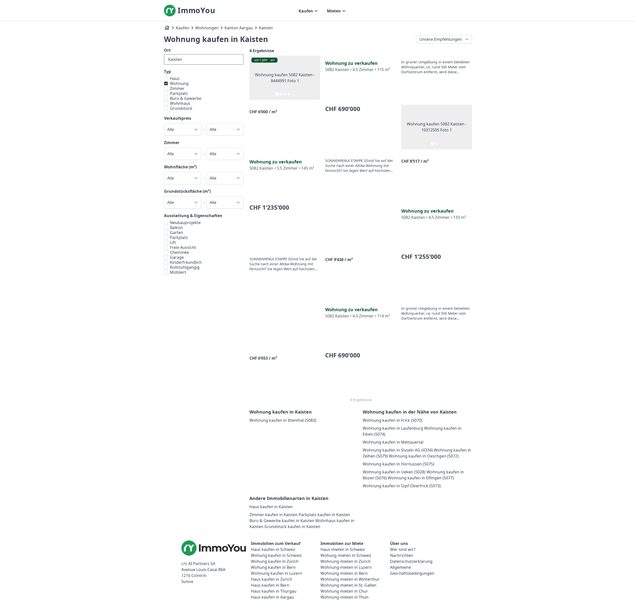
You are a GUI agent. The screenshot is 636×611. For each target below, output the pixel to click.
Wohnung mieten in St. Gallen (348, 585)
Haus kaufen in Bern (270, 585)
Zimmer (177, 88)
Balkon (176, 227)
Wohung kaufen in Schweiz (276, 555)
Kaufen (182, 28)
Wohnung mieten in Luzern (346, 567)
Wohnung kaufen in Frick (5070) (392, 420)
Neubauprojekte (185, 223)
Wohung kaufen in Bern (273, 567)
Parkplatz (179, 93)
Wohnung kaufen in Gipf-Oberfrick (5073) (402, 486)
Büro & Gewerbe (185, 98)
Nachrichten (401, 555)
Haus (175, 78)
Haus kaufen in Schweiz (273, 549)
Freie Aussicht (183, 247)
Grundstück (181, 108)
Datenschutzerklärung (411, 561)
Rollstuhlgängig (184, 267)
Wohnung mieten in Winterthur (350, 579)
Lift (173, 242)
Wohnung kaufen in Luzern (276, 573)
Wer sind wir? (402, 549)
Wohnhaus (180, 103)
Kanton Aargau (239, 28)
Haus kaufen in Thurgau (273, 591)
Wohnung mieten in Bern (344, 573)
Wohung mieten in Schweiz (345, 555)
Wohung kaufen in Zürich (275, 561)
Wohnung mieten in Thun (344, 597)
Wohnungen (207, 28)
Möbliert (178, 272)
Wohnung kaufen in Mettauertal (393, 442)
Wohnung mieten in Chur (344, 591)
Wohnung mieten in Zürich (345, 561)
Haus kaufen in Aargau (272, 597)
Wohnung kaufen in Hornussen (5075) (398, 464)
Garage (177, 257)
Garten (176, 232)
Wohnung (179, 83)
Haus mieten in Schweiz (342, 549)
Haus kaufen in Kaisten (271, 506)
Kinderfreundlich (186, 262)
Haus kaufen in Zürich (271, 579)
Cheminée (179, 252)
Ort (167, 50)
